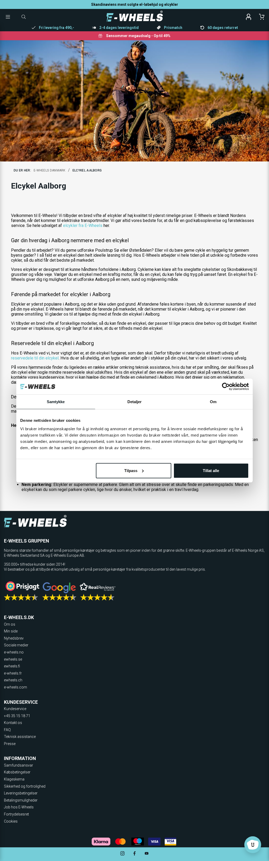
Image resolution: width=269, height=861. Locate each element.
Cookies (11, 821)
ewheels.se (13, 659)
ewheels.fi (12, 666)
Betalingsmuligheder (21, 800)
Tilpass (130, 470)
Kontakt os (13, 723)
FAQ (7, 730)
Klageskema (14, 779)
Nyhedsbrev (14, 638)
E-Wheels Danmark (49, 170)
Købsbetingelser (17, 772)
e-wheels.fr (13, 673)
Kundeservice (15, 709)
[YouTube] (147, 854)
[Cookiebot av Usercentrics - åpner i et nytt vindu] (226, 387)
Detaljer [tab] (134, 401)
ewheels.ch (13, 680)
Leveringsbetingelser (21, 793)
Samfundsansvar (18, 765)
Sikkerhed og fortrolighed (24, 786)
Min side (11, 631)
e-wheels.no (14, 652)
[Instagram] (122, 854)
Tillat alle (211, 470)
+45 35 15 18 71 (17, 716)
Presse (9, 744)
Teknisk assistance (20, 737)
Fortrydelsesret (16, 814)
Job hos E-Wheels (19, 807)
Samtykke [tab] (56, 401)
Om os (9, 624)
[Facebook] (134, 854)
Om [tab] (213, 401)
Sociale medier (16, 645)
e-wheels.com (15, 687)
